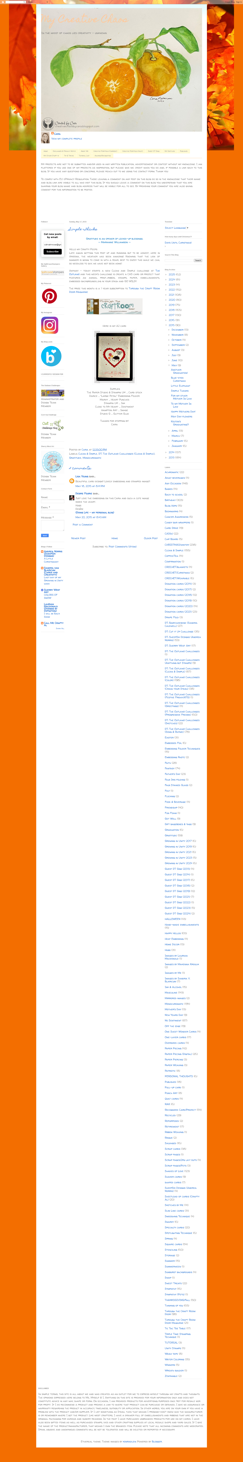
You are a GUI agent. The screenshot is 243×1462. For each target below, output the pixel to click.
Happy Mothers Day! (183, 411)
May (175, 365)
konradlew (129, 1441)
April (175, 430)
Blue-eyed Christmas (178, 379)
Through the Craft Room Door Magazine (180, 1321)
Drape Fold (172, 617)
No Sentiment (173, 1020)
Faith (168, 763)
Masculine (171, 992)
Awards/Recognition (103, 155)
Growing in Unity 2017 (178, 841)
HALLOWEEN (172, 919)
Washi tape (171, 1353)
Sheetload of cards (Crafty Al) (182, 1198)
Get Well (170, 818)
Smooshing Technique (177, 1216)
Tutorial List (84, 155)
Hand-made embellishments (182, 924)
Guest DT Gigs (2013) (177, 869)
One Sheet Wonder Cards (180, 1031)
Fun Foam (171, 813)
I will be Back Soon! (52, 615)
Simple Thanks (180, 390)
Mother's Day (173, 1009)
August (176, 350)
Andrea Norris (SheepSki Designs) (53, 554)
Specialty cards (174, 1227)
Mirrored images (175, 998)
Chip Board (171, 539)
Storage (170, 1255)
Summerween (173, 1266)
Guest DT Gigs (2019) (177, 891)
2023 (172, 284)
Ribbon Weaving (174, 1132)
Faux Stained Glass (176, 785)
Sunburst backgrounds (178, 1272)
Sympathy (170, 1289)
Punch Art (171, 1093)
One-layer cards (175, 1037)
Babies (169, 489)
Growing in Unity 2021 (178, 852)
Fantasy (170, 768)
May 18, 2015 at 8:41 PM (90, 486)
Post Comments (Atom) (123, 546)
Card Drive (171, 528)
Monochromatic (92, 458)
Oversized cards (175, 1043)
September (179, 345)
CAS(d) (169, 533)
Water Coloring (174, 1359)
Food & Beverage (175, 802)
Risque (169, 1137)
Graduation (172, 830)
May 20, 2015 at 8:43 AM (91, 517)
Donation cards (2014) (178, 584)
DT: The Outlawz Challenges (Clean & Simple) (127, 453)
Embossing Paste (175, 757)
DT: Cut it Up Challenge (179, 631)
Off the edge (173, 1026)
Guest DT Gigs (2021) (177, 896)
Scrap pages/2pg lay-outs (181, 1160)
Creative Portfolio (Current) (105, 151)
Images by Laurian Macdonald (176, 957)
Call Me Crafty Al (53, 624)
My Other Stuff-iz (51, 155)
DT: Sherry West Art (178, 645)
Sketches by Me (174, 1205)
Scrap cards (172, 1149)
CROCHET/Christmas (177, 572)
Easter (169, 737)
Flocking (170, 796)
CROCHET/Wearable (177, 578)
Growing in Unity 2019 (178, 846)
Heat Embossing (174, 939)
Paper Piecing (173, 1048)
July (174, 355)
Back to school (174, 494)
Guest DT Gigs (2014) (177, 874)
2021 (172, 294)
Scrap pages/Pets (175, 1165)
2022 (172, 289)
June (175, 360)
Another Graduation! (179, 371)
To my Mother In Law (181, 405)
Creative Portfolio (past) (132, 151)
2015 (172, 325)
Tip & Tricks (69, 155)
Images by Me (173, 973)
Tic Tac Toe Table (175, 1328)
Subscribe (53, 251)
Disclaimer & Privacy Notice (64, 151)
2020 (172, 300)
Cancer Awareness (176, 517)
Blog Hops (171, 505)
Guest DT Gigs (153, 151)
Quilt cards (172, 1098)
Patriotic (170, 1071)
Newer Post (78, 538)
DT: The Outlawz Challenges (182, 651)
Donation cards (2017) (178, 589)
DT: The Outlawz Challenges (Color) (182, 678)
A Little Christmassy (51, 560)
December (178, 329)
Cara (57, 134)
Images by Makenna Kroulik (182, 964)
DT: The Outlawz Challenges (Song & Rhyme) (182, 730)
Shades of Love (174, 1171)
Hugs (168, 950)
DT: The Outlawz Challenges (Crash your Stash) (182, 687)
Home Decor (172, 944)
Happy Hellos (173, 933)
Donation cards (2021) (178, 611)
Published (183, 151)
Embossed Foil (173, 743)
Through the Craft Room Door (180, 1312)
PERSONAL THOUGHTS (179, 1076)
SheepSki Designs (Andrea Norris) (181, 1189)
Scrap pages (172, 1154)
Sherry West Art (52, 591)
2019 (172, 305)
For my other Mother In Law (181, 397)
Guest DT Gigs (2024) (178, 913)
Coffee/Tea (171, 556)
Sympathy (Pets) (174, 1294)
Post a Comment (83, 524)
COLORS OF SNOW (50, 596)
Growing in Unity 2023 (178, 857)
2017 (172, 315)
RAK (167, 1104)
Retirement (172, 1126)
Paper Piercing (174, 1059)
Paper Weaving (174, 1065)
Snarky (169, 1222)
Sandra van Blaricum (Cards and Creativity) (51, 571)
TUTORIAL (171, 1342)
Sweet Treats (173, 1283)
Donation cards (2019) (178, 600)
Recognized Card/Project (180, 1110)
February (178, 441)
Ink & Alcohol (173, 987)
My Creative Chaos (84, 20)
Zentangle (171, 1376)
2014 (172, 452)
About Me (84, 151)
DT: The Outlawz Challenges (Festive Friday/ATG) (182, 696)
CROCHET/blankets (176, 567)
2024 (172, 279)
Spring (169, 1238)
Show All (60, 628)
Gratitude (75, 458)
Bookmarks (171, 511)
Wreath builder (174, 1370)
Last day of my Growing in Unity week (53, 580)
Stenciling (171, 1249)
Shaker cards (173, 1176)
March (176, 436)
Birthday (170, 500)
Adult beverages (175, 478)
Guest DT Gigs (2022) (178, 902)
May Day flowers (181, 416)
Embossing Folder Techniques (182, 748)
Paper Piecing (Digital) (178, 1054)
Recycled (170, 1115)
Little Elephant (180, 386)
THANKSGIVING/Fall (177, 1300)
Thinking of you (174, 1305)
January (177, 446)
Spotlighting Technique (178, 1233)
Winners (170, 1365)
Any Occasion (173, 483)
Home (46, 151)
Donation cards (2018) (178, 595)
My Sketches (170, 151)
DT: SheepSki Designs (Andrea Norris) (183, 638)
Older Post (151, 538)
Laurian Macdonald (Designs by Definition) (51, 607)
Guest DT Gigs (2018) (177, 885)
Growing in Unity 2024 (178, 863)
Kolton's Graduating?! (180, 423)
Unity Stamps (173, 1348)
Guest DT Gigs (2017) (177, 880)
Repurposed (172, 1121)
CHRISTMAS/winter (177, 544)
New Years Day (174, 1015)
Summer (170, 1261)
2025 (172, 274)
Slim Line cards (174, 1210)
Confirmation (173, 561)
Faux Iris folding (175, 779)
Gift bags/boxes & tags (178, 824)
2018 (172, 310)
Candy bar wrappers (177, 522)
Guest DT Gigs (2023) (178, 908)
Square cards (173, 1244)
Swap (168, 1277)
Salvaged (170, 1143)
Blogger (157, 1441)
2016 (172, 320)
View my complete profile (66, 138)
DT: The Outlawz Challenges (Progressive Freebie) (182, 713)
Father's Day (172, 774)
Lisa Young (82, 476)
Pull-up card (173, 1087)
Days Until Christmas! (178, 242)
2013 (172, 457)
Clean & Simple (87, 453)
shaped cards (173, 1182)
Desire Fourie (84, 493)
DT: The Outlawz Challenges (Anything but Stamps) (182, 661)
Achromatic (172, 472)
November (178, 335)
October (177, 340)
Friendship (171, 807)
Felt (167, 791)
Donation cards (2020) (179, 606)
